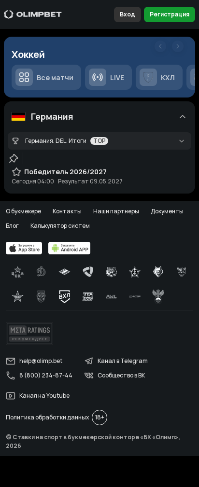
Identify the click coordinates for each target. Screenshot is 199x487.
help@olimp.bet (40, 361)
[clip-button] (13, 158)
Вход (127, 14)
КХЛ (168, 77)
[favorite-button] (16, 172)
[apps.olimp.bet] (24, 248)
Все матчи (55, 77)
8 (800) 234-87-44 (45, 375)
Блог (12, 226)
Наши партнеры (116, 211)
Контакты (67, 211)
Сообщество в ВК (121, 375)
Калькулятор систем (60, 226)
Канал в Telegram (123, 361)
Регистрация (169, 14)
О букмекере (23, 211)
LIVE (117, 77)
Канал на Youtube (44, 395)
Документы (167, 211)
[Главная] (33, 14)
